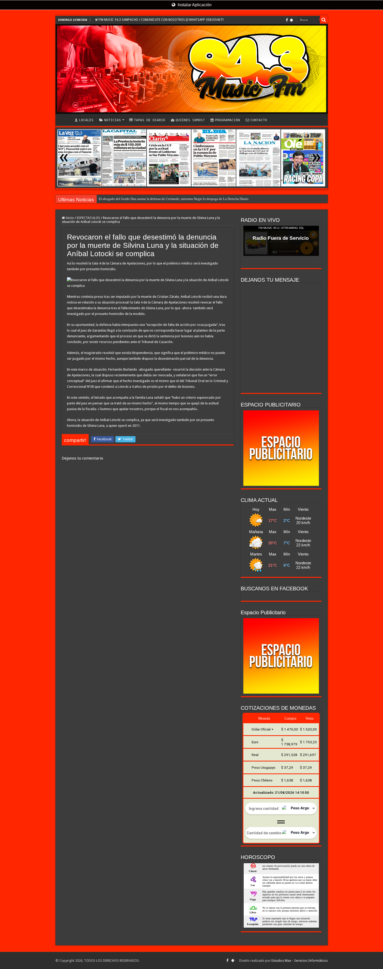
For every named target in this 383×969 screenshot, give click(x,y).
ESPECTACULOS (88, 218)
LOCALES (86, 120)
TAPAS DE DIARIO (149, 120)
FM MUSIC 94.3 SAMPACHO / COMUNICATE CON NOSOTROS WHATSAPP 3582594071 (161, 20)
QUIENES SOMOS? (190, 120)
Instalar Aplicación (194, 5)
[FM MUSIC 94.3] (191, 69)
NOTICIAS (112, 120)
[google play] (291, 20)
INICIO (65, 119)
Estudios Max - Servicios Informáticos (299, 960)
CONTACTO (258, 120)
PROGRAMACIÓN (227, 120)
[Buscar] (324, 20)
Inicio (69, 218)
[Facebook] (286, 20)
